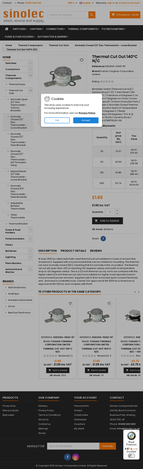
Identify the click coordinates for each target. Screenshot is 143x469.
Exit (57, 120)
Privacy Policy (87, 113)
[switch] (131, 456)
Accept (86, 120)
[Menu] (137, 432)
